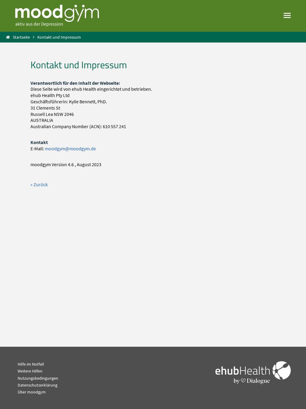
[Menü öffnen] (287, 15)
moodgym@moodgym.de (70, 149)
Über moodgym (32, 392)
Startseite (21, 37)
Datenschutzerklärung (37, 385)
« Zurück (39, 184)
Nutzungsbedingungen (38, 378)
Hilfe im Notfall (31, 364)
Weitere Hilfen (30, 371)
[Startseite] (57, 15)
